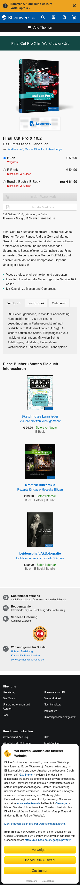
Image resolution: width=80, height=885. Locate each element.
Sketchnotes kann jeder (40, 418)
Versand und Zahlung (15, 737)
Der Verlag (9, 692)
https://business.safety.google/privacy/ (48, 840)
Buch (11, 157)
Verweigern (62, 803)
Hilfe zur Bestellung (22, 651)
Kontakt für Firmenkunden (25, 655)
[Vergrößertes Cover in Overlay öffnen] (41, 86)
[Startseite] (18, 17)
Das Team (9, 698)
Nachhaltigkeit (52, 704)
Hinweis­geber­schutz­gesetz (60, 717)
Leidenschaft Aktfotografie (40, 555)
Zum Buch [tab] (13, 303)
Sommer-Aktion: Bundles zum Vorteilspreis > (31, 6)
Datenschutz (48, 880)
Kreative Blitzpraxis (40, 486)
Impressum (31, 880)
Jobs (6, 715)
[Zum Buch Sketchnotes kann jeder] (40, 392)
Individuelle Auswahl (40, 860)
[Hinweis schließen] (74, 6)
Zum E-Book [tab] (36, 303)
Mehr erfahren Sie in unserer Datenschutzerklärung (34, 823)
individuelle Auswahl (28, 803)
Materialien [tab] (59, 303)
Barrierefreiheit (52, 698)
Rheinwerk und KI (54, 692)
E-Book (12, 169)
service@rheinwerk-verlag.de (27, 659)
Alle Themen (42, 27)
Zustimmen (26, 774)
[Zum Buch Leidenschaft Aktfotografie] (40, 529)
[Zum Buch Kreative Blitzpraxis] (40, 461)
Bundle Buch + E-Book (23, 181)
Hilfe (46, 737)
